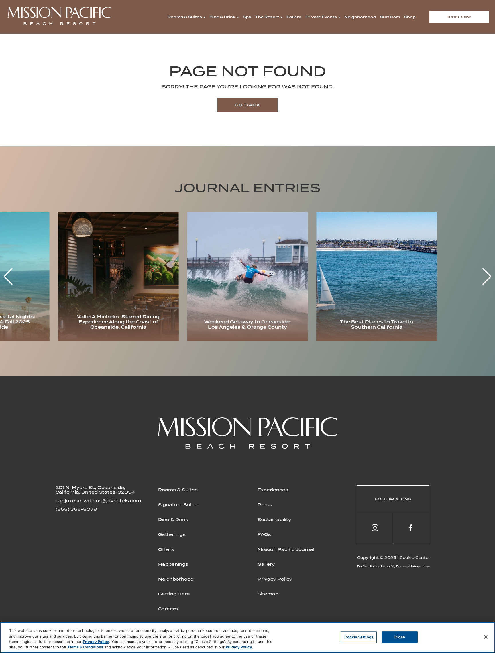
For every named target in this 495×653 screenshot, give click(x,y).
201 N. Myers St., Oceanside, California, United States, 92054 (95, 489)
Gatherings (172, 534)
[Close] (486, 637)
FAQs (264, 534)
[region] (247, 637)
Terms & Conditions (85, 647)
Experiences (273, 490)
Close (399, 637)
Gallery (293, 17)
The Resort (267, 17)
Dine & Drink (222, 17)
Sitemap (268, 594)
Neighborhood (360, 17)
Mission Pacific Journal (286, 549)
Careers (168, 609)
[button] (487, 276)
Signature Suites (178, 504)
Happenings (173, 564)
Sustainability (274, 519)
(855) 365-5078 (76, 509)
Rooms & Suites (185, 17)
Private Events (321, 17)
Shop (410, 17)
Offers (166, 549)
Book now (459, 17)
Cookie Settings (358, 637)
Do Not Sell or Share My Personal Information (393, 566)
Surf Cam (390, 17)
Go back (247, 105)
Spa (247, 17)
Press (265, 504)
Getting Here (174, 594)
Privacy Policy (275, 579)
